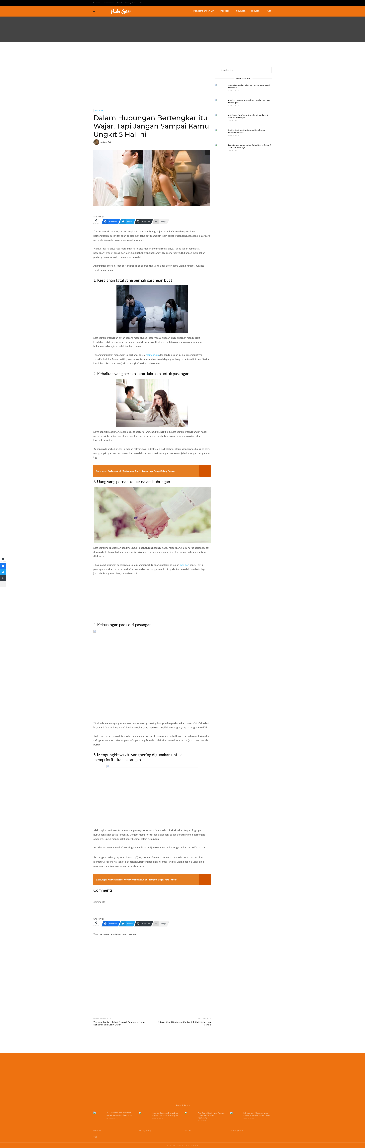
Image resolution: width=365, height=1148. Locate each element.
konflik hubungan (118, 934)
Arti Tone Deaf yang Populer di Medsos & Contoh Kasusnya (248, 116)
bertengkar (105, 934)
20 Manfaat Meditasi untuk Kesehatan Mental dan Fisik (246, 131)
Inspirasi (224, 11)
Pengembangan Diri (203, 11)
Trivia (268, 11)
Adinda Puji (106, 142)
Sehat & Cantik (233, 90)
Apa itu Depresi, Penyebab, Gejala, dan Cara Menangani (249, 101)
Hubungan (240, 11)
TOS (140, 3)
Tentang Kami (130, 3)
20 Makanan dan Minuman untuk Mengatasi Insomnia (249, 86)
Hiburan (255, 11)
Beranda (96, 3)
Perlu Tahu (232, 120)
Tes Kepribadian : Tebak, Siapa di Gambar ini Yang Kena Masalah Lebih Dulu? (119, 1023)
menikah (184, 564)
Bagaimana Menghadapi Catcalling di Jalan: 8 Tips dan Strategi (249, 146)
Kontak (119, 3)
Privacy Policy (108, 3)
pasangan (132, 934)
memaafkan (152, 354)
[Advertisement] (85, 21)
